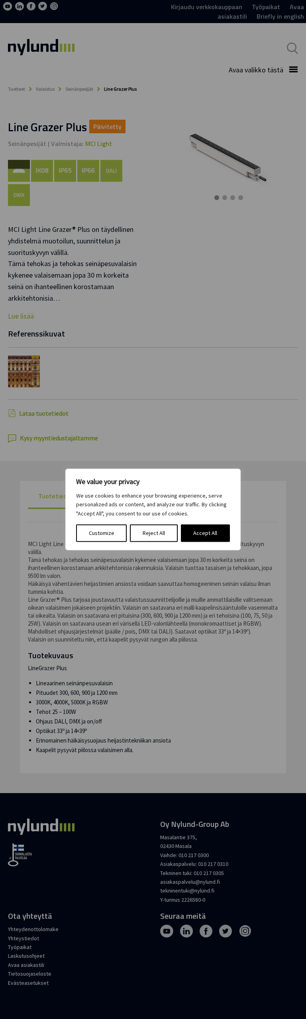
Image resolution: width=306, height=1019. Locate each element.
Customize (101, 533)
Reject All (154, 533)
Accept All (205, 533)
